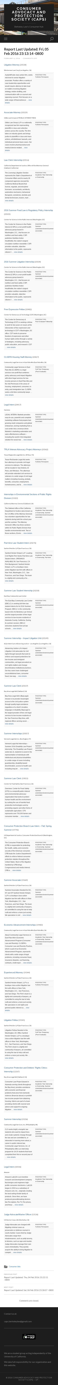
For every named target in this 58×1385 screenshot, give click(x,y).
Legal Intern (9, 404)
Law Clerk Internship (13, 160)
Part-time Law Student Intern (17, 543)
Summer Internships (13, 733)
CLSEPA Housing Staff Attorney (18, 357)
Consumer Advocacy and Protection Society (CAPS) (28, 13)
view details (9, 201)
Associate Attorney (12, 112)
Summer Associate (12, 880)
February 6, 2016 (12, 58)
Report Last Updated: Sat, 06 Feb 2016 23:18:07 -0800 (29, 1289)
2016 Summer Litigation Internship (19, 262)
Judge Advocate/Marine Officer (17, 1214)
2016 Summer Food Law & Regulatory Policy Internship (28, 210)
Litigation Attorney (12, 65)
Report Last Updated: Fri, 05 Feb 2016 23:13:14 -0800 (26, 51)
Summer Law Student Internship (18, 590)
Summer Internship (12, 1119)
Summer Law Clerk (12, 686)
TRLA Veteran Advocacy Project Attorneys (22, 449)
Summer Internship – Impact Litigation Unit (23, 638)
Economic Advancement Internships (20, 925)
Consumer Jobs (15, 1266)
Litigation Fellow (11, 1020)
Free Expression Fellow (14, 309)
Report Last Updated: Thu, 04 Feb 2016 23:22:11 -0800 (26, 1277)
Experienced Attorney (13, 972)
